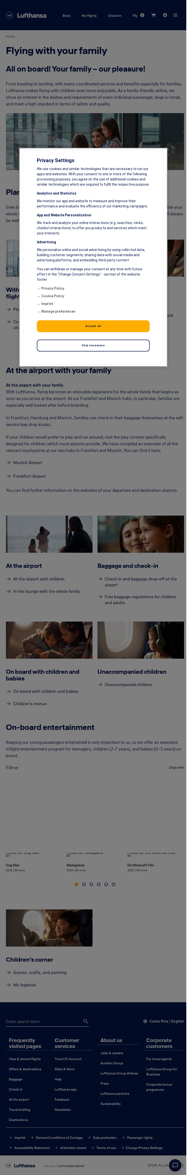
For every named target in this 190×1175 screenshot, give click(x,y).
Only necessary (93, 345)
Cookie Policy (52, 296)
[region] (93, 257)
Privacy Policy (52, 288)
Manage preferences (58, 311)
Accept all (93, 326)
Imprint (47, 304)
